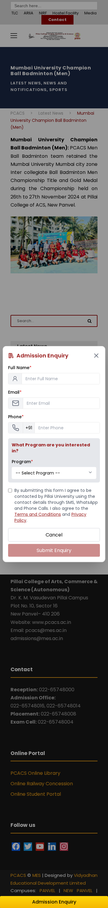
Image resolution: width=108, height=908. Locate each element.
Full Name (20, 367)
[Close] (96, 355)
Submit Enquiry (54, 550)
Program (22, 461)
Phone (16, 416)
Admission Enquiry (54, 901)
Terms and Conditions (37, 514)
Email (15, 392)
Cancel (54, 534)
